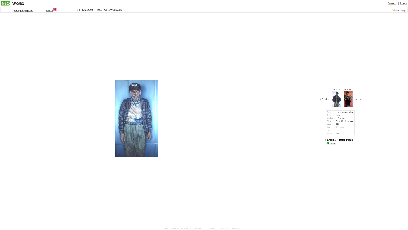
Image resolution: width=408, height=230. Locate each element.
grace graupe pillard (23, 10)
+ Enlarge (330, 140)
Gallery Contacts (113, 10)
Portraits (347, 89)
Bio (78, 10)
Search (392, 3)
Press (98, 10)
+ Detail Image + (346, 140)
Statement (87, 10)
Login (403, 3)
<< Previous (324, 99)
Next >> (358, 99)
